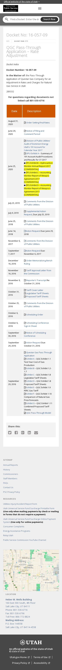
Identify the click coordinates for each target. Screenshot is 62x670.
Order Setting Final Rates (38, 122)
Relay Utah (8, 535)
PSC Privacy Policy (11, 492)
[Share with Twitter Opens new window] (9, 432)
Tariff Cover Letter (34, 290)
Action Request (33, 231)
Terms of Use (41, 657)
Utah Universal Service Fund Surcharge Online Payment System (29, 520)
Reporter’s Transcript (36, 280)
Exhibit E (30, 387)
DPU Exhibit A (32, 153)
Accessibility (42, 663)
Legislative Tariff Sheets (37, 293)
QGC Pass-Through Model (38, 412)
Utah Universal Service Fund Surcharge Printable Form (31, 511)
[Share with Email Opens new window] (36, 432)
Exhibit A (30, 358)
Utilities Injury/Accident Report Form (20, 503)
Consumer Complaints (13, 526)
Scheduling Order (34, 314)
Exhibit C (30, 374)
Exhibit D (30, 381)
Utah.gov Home (19, 657)
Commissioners (10, 474)
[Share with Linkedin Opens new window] (29, 432)
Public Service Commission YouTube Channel (24, 540)
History (6, 469)
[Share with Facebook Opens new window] (16, 432)
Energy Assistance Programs (16, 530)
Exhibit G (30, 403)
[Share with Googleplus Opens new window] (22, 432)
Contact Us (8, 487)
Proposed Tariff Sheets (37, 296)
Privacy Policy (21, 663)
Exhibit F (30, 393)
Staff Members (10, 478)
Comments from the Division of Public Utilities (38, 242)
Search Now (49, 19)
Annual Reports (10, 465)
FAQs (5, 482)
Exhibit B (30, 368)
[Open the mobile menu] (40, 8)
